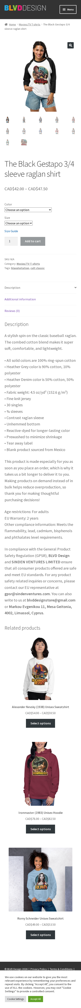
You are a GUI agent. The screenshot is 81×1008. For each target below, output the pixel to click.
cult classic (37, 268)
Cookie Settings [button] (15, 999)
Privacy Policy (38, 969)
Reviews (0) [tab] (12, 311)
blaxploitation (20, 268)
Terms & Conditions (61, 969)
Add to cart (33, 241)
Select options (40, 723)
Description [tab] (12, 288)
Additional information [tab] (20, 299)
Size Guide (11, 231)
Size (7, 218)
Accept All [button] (35, 999)
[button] (70, 45)
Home (12, 24)
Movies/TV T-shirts (29, 24)
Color (8, 204)
